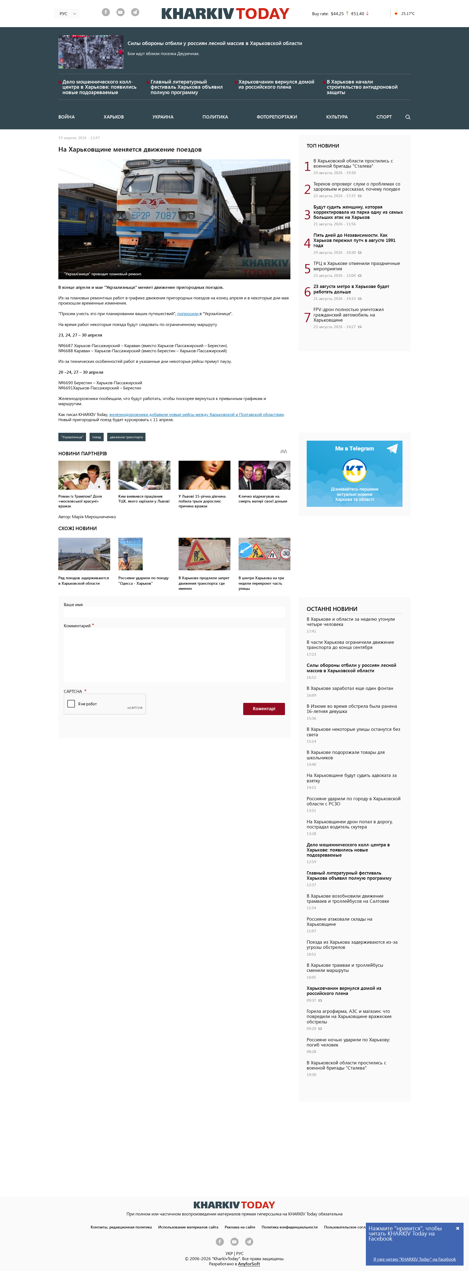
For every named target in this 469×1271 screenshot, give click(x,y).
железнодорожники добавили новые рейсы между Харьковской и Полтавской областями (196, 414)
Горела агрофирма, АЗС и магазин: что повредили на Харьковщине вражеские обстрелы (349, 1016)
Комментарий (77, 625)
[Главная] (226, 13)
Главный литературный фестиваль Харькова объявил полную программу (187, 86)
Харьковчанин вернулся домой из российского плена (276, 84)
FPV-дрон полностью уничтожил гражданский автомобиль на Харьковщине (348, 314)
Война (66, 117)
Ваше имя (73, 604)
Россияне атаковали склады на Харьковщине (339, 921)
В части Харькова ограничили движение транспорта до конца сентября (350, 644)
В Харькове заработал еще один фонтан (350, 688)
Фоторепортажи (277, 117)
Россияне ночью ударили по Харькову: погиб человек (348, 1042)
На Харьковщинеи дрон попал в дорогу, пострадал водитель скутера (350, 824)
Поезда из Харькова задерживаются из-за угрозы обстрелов (352, 944)
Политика (215, 117)
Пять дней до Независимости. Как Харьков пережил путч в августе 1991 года (354, 240)
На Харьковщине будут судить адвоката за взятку (352, 777)
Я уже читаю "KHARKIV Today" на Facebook (414, 1259)
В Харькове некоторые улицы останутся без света (353, 731)
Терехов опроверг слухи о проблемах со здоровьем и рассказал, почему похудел (356, 186)
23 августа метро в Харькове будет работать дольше (351, 288)
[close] (458, 1228)
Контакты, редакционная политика (121, 1226)
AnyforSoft (249, 1263)
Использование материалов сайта (188, 1226)
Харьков (114, 117)
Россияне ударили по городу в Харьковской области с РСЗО (354, 800)
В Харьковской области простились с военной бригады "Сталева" (353, 163)
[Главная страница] (234, 1205)
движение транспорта (126, 437)
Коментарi (264, 708)
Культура (337, 117)
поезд (96, 437)
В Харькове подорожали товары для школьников (346, 754)
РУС (240, 1253)
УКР (229, 1253)
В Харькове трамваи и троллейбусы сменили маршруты (345, 967)
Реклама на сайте (240, 1226)
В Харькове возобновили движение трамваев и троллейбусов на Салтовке (348, 898)
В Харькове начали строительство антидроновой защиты (362, 86)
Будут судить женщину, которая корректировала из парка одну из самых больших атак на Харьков (358, 212)
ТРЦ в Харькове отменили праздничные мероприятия (356, 265)
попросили (188, 313)
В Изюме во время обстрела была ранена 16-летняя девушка (352, 708)
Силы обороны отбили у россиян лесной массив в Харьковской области (215, 43)
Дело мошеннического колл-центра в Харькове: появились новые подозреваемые (99, 86)
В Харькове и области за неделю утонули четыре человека (351, 621)
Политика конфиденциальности (290, 1226)
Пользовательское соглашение (351, 1226)
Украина (163, 117)
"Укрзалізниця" (72, 437)
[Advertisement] (355, 395)
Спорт (384, 117)
